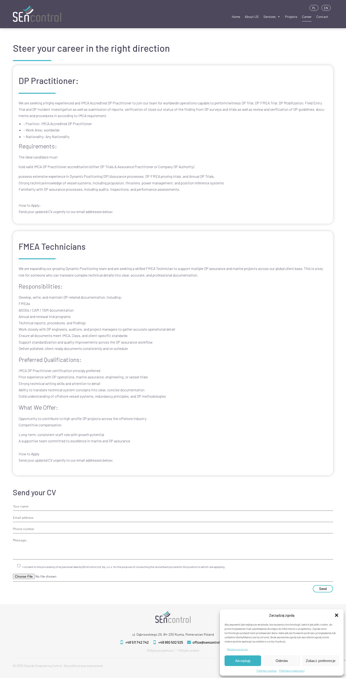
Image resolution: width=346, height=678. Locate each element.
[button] (336, 615)
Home (236, 17)
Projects (291, 17)
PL (314, 8)
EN (326, 8)
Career (307, 17)
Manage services (237, 649)
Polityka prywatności (292, 670)
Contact (322, 17)
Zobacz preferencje (320, 661)
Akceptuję (242, 661)
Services (269, 17)
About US (252, 17)
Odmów (282, 661)
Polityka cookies (267, 670)
